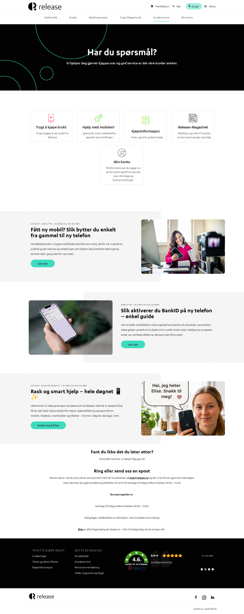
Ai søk (195, 6)
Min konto (187, 17)
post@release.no (139, 477)
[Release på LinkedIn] (212, 597)
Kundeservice (161, 17)
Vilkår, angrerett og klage (89, 573)
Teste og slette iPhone (45, 561)
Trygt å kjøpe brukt (130, 17)
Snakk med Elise (48, 425)
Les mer (43, 263)
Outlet (73, 17)
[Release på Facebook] (196, 597)
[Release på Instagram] (204, 597)
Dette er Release (88, 550)
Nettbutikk (50, 17)
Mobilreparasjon (98, 17)
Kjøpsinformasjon (42, 567)
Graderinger (39, 556)
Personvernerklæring (87, 567)
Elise (80, 529)
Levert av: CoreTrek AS (205, 608)
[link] (169, 561)
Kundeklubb (82, 556)
